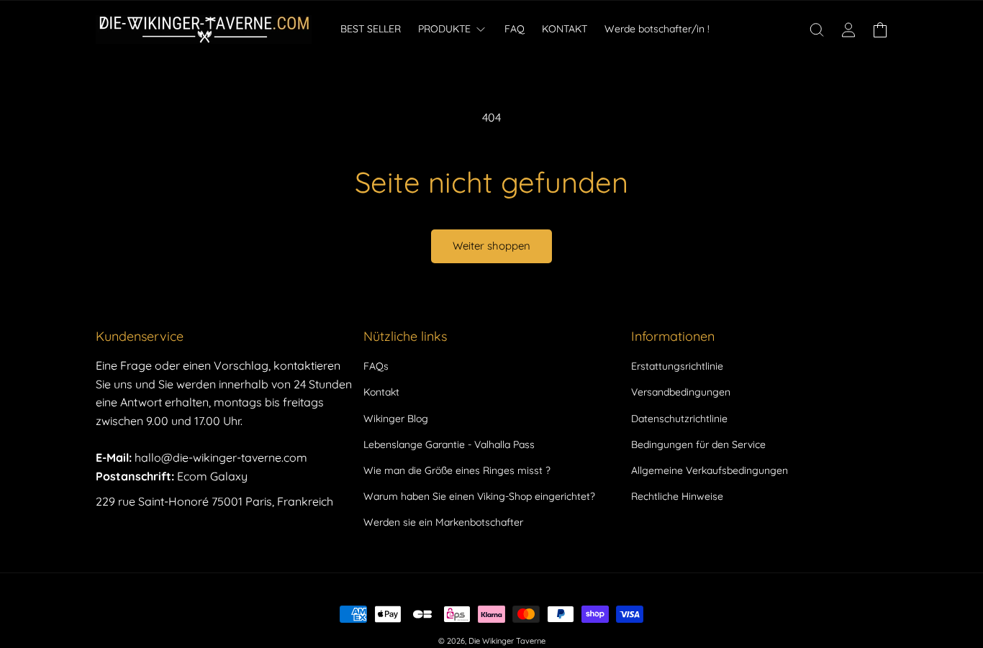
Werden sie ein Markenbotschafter (443, 522)
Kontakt (381, 391)
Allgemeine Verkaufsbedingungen (709, 470)
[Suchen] (817, 29)
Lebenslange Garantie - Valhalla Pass (449, 444)
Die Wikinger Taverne (506, 641)
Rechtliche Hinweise (677, 496)
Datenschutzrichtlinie (679, 418)
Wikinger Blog (395, 418)
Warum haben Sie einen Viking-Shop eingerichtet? (479, 496)
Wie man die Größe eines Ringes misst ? (457, 470)
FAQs (376, 366)
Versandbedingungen (680, 391)
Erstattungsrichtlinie (677, 366)
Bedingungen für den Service (698, 444)
